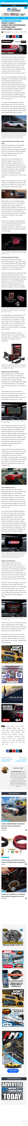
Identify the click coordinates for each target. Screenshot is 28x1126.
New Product (9, 738)
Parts (15, 738)
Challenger (9, 728)
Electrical (18, 21)
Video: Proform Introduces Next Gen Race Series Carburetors (21, 760)
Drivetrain (5, 21)
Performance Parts (21, 738)
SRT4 (23, 742)
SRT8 (6, 744)
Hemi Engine (14, 734)
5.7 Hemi (12, 726)
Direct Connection (5, 730)
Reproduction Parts (20, 740)
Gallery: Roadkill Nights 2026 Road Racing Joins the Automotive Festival (13, 826)
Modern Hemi (10, 736)
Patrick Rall (18, 768)
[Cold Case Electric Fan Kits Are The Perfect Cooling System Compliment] (14, 845)
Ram (10, 740)
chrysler (19, 728)
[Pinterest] (14, 36)
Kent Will (3, 864)
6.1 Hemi (17, 726)
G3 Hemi (12, 732)
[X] (15, 18)
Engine (11, 21)
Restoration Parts (5, 742)
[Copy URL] (20, 36)
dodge (3, 732)
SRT (16, 742)
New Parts (4, 738)
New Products (5, 857)
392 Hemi (7, 726)
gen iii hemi (18, 732)
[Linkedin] (17, 36)
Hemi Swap (20, 734)
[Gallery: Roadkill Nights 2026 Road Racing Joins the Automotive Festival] (14, 809)
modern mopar (17, 736)
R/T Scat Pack (4, 740)
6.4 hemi (3, 728)
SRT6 (3, 744)
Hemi (9, 734)
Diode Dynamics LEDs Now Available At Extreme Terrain (6, 760)
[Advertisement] (14, 916)
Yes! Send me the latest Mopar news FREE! (14, 1)
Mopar (23, 736)
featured (7, 732)
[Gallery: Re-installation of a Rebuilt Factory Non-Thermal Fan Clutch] (14, 879)
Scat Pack (12, 742)
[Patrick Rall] (2, 32)
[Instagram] (13, 18)
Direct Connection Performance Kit (17, 730)
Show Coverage (5, 821)
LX (5, 736)
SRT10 (20, 742)
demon (23, 728)
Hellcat (23, 732)
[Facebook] (10, 18)
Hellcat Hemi (4, 734)
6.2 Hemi (22, 726)
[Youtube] (17, 18)
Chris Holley (3, 898)
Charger (14, 728)
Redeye (13, 740)
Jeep (3, 736)
